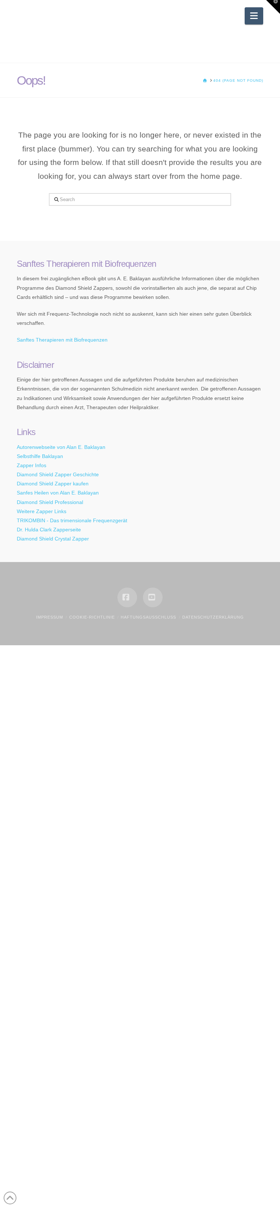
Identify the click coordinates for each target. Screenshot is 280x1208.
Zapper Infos (31, 465)
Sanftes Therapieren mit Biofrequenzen (62, 340)
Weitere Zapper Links (41, 511)
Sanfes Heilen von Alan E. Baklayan (58, 493)
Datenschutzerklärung (213, 617)
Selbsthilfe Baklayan (40, 456)
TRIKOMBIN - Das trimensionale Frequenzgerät (72, 520)
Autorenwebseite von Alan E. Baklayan (61, 447)
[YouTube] (153, 597)
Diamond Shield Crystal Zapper (53, 539)
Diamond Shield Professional (50, 502)
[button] (254, 15)
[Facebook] (127, 597)
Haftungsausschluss (148, 617)
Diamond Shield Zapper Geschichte (58, 474)
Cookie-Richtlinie (92, 617)
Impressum (49, 617)
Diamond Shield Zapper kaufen (53, 483)
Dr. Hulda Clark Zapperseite (49, 529)
